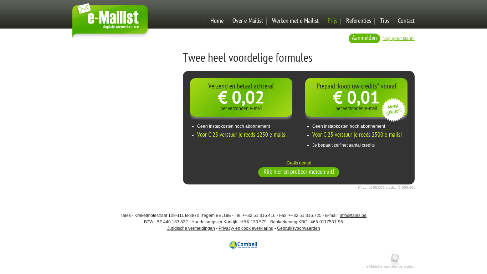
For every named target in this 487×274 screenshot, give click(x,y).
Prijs (332, 21)
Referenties (358, 21)
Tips (384, 21)
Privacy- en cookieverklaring (246, 228)
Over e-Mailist (247, 21)
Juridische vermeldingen (191, 228)
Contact (406, 21)
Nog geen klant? (399, 38)
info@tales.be (353, 215)
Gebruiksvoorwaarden (298, 228)
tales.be (396, 266)
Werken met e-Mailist (295, 21)
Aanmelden (364, 38)
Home (217, 21)
